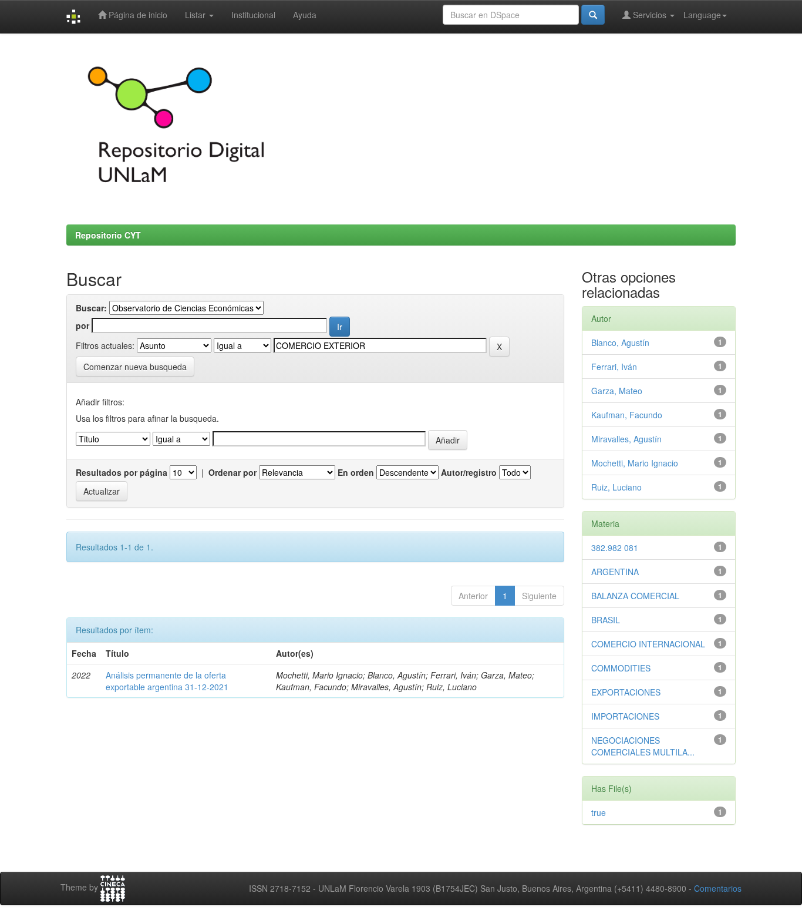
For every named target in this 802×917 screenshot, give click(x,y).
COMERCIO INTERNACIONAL (648, 644)
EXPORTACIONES (626, 692)
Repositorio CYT (108, 235)
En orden (356, 472)
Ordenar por (232, 472)
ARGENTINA (615, 571)
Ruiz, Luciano (616, 487)
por (82, 325)
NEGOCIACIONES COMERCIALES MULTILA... (643, 746)
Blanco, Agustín (620, 342)
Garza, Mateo (616, 391)
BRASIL (605, 620)
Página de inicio (136, 15)
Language (702, 15)
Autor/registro (469, 472)
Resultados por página (121, 472)
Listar (196, 15)
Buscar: (91, 308)
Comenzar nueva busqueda (135, 366)
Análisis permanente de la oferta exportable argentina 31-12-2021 (167, 681)
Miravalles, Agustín (626, 439)
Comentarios (718, 888)
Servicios (650, 15)
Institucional (253, 15)
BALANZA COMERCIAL (635, 596)
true (598, 812)
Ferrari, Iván (614, 366)
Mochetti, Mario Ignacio (634, 463)
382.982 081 (614, 547)
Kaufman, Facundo (626, 415)
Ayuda (304, 15)
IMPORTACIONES (625, 716)
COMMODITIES (621, 668)
